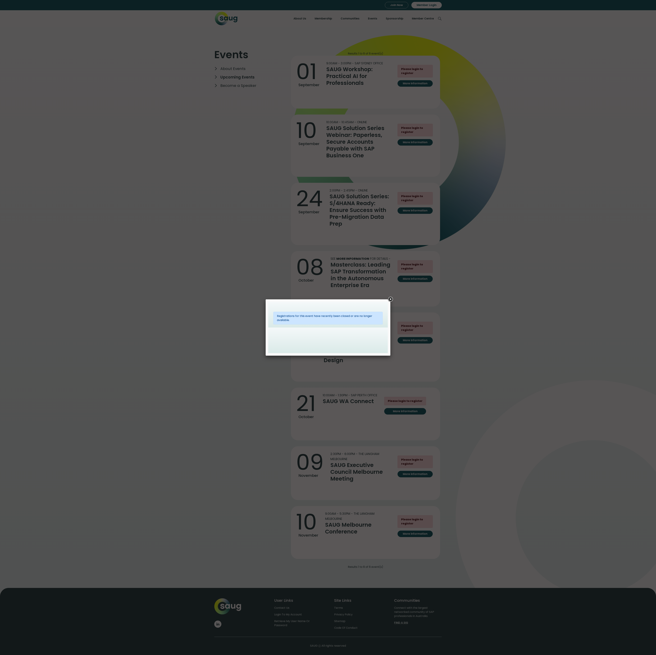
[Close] (390, 299)
